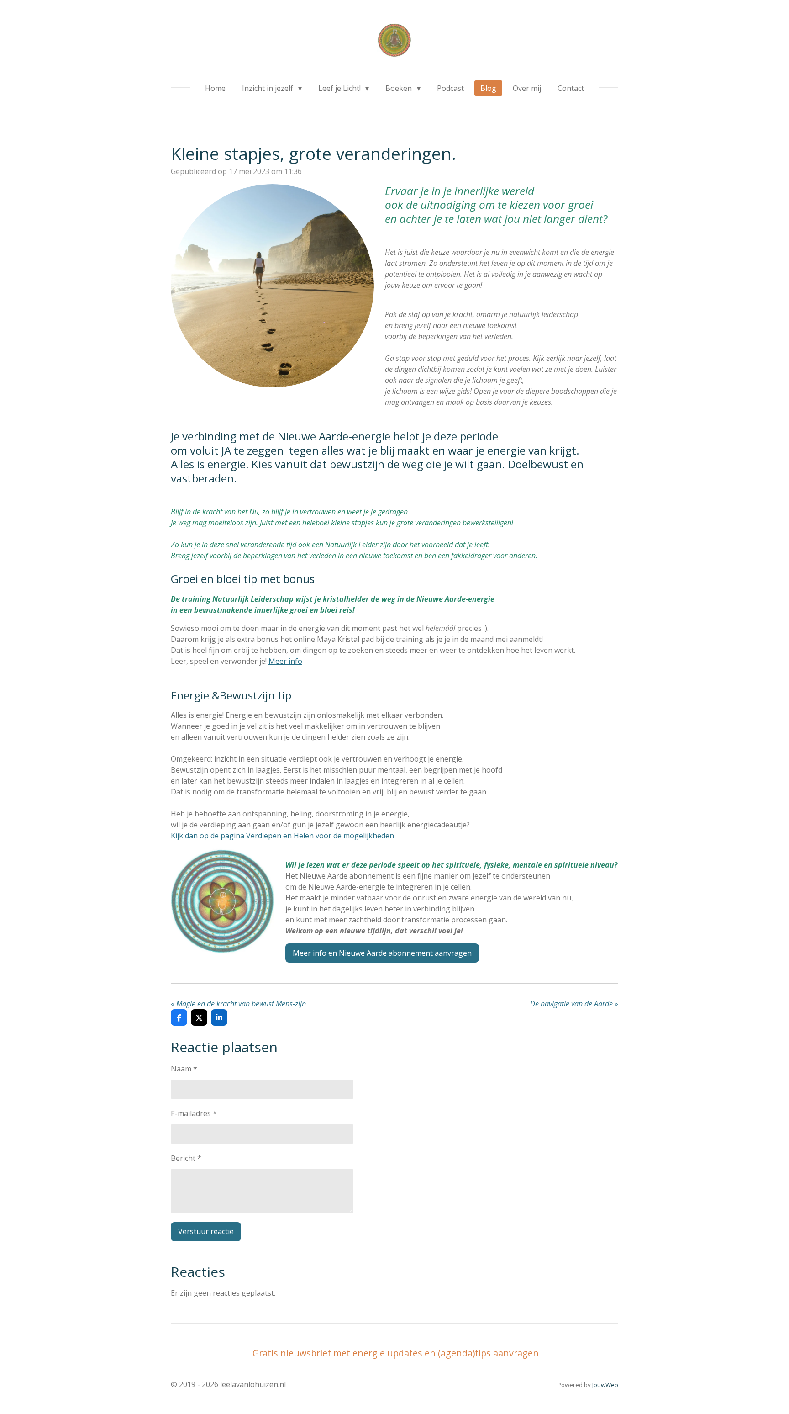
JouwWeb (605, 1385)
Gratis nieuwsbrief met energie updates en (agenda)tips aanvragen (395, 1353)
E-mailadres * (194, 1113)
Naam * (184, 1069)
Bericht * (186, 1158)
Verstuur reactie (206, 1231)
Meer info (285, 661)
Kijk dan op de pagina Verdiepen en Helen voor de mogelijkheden (282, 836)
